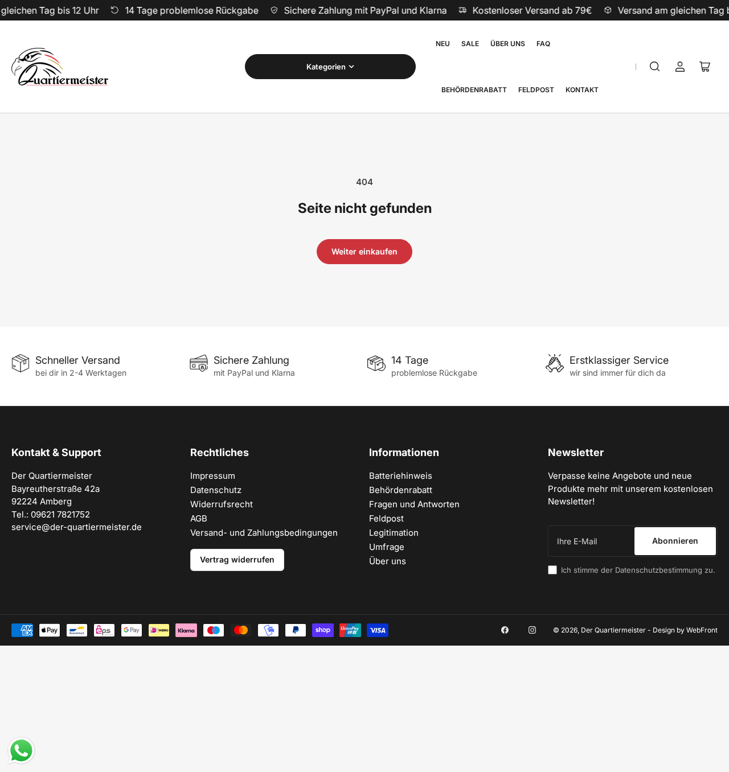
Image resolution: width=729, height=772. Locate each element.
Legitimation (394, 532)
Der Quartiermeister (613, 630)
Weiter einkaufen (364, 251)
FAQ (543, 43)
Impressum (212, 475)
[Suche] (654, 66)
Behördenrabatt (474, 89)
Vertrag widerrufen (237, 559)
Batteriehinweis (400, 475)
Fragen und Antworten (414, 504)
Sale (470, 43)
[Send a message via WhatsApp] (21, 750)
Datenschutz (215, 489)
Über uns (507, 43)
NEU (443, 43)
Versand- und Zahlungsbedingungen (264, 532)
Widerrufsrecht (221, 504)
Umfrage (386, 546)
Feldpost (536, 89)
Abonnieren (675, 540)
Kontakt (582, 89)
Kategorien (326, 66)
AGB (198, 518)
